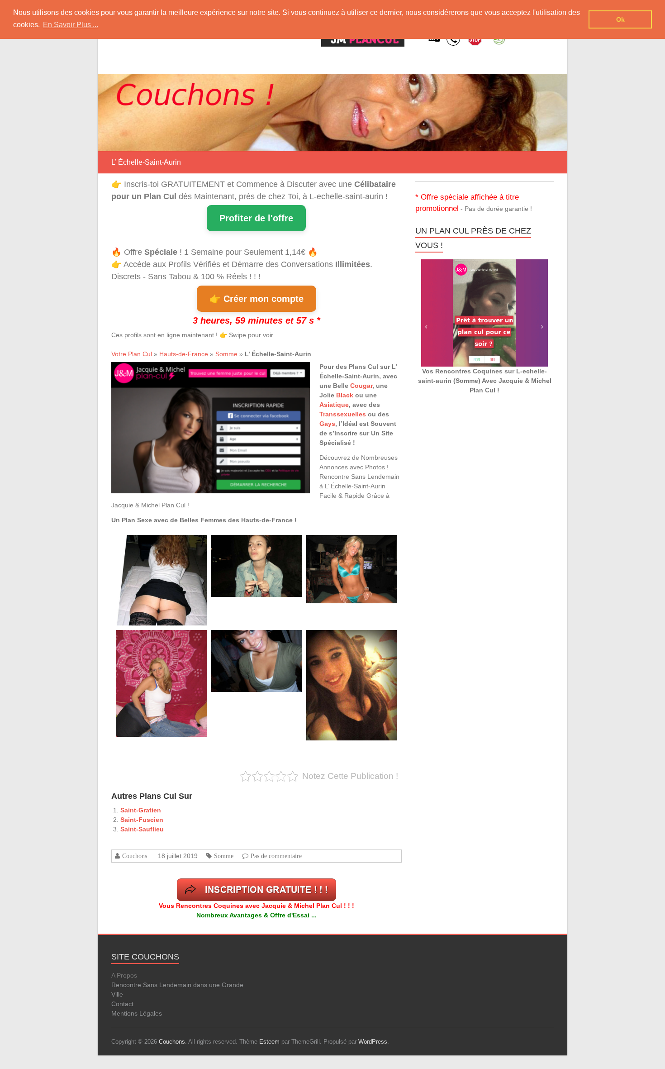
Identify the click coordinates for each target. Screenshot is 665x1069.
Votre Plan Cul (131, 354)
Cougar (361, 385)
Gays (327, 423)
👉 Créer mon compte (256, 299)
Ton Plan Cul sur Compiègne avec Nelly (352, 545)
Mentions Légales (136, 1013)
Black (344, 395)
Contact (122, 1003)
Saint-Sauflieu (142, 829)
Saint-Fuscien (141, 819)
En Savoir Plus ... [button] (70, 25)
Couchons (134, 856)
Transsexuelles (342, 414)
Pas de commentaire (276, 856)
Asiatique (334, 404)
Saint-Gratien (140, 810)
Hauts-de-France (183, 354)
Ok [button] (620, 19)
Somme (226, 354)
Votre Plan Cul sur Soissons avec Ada (159, 640)
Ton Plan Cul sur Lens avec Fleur (250, 545)
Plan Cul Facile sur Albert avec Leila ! (159, 545)
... (145, 605)
